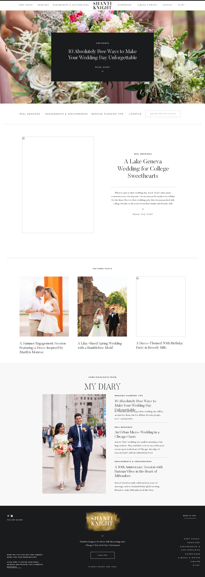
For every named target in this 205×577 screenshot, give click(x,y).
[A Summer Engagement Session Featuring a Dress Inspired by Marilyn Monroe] (44, 307)
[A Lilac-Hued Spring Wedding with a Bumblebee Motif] (102, 307)
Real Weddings (143, 154)
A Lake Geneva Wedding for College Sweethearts (143, 169)
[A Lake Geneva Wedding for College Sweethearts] (58, 185)
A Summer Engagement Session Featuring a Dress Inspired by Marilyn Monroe (43, 348)
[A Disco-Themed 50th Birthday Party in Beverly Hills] (160, 307)
